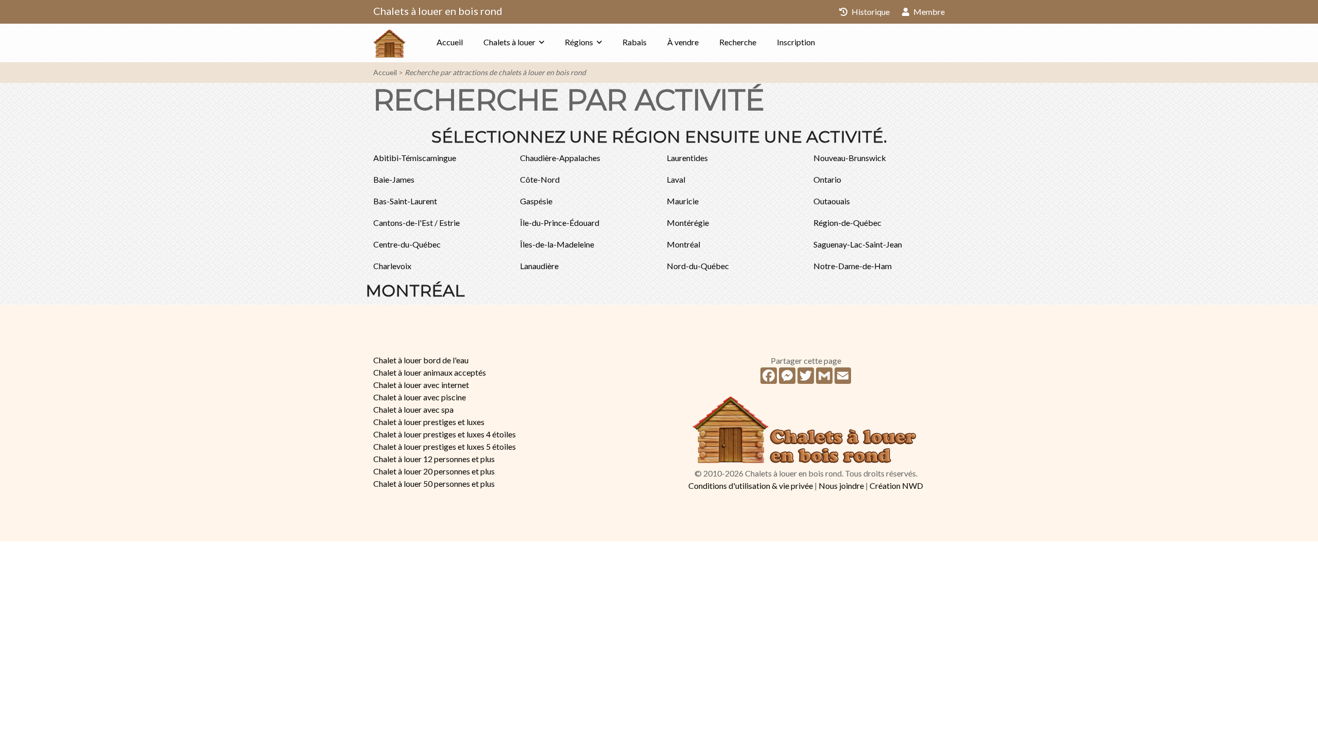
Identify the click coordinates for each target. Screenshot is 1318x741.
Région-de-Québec (847, 222)
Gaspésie (536, 201)
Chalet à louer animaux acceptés (429, 372)
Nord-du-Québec (698, 266)
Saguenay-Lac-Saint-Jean (857, 244)
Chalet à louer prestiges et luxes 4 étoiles (444, 434)
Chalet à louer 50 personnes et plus (434, 483)
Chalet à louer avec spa (413, 409)
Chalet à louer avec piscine (419, 397)
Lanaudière (539, 266)
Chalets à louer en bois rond (437, 11)
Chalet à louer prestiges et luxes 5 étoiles (444, 446)
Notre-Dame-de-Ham (852, 266)
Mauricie (683, 201)
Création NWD (896, 485)
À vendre (683, 42)
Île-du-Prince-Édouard (559, 222)
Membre (928, 11)
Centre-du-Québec (407, 244)
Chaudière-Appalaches (560, 158)
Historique (870, 11)
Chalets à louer (509, 42)
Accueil (450, 42)
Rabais (634, 42)
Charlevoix (392, 266)
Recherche (737, 42)
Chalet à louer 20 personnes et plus (434, 471)
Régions (579, 42)
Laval (676, 179)
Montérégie (688, 222)
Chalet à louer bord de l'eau (421, 360)
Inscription (796, 42)
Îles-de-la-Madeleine (557, 244)
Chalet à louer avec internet (421, 385)
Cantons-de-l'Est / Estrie (416, 222)
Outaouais (831, 201)
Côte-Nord (540, 179)
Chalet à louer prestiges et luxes (428, 422)
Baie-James (393, 179)
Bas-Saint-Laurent (405, 201)
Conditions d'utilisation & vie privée (750, 485)
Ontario (827, 179)
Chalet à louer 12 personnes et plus (434, 459)
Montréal (683, 244)
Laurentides (687, 158)
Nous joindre (841, 485)
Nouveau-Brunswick (849, 158)
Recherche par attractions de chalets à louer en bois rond (495, 72)
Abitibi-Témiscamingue (414, 158)
